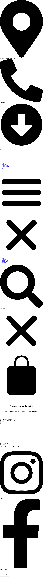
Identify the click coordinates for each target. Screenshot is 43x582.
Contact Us (4, 167)
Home (3, 163)
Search (1, 308)
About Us (4, 164)
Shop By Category (5, 166)
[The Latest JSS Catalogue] (21, 145)
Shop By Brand (5, 165)
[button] (21, 213)
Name (1, 573)
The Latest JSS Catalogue (4, 146)
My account (4, 168)
